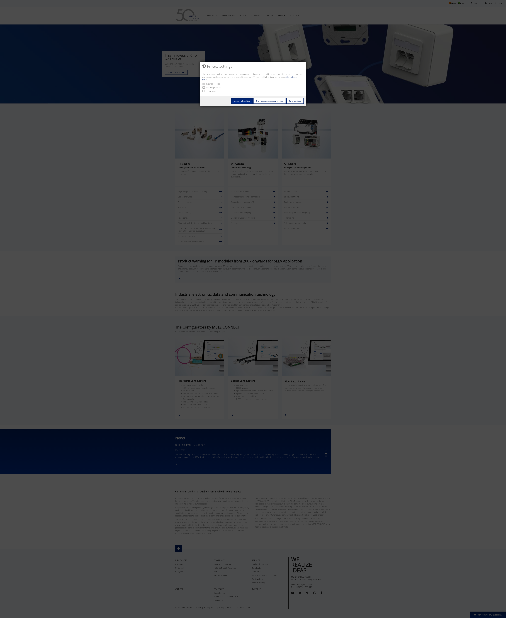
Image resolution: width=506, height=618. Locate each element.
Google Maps (211, 91)
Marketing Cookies (213, 87)
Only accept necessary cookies (269, 101)
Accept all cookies (242, 101)
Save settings (295, 101)
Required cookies (213, 84)
